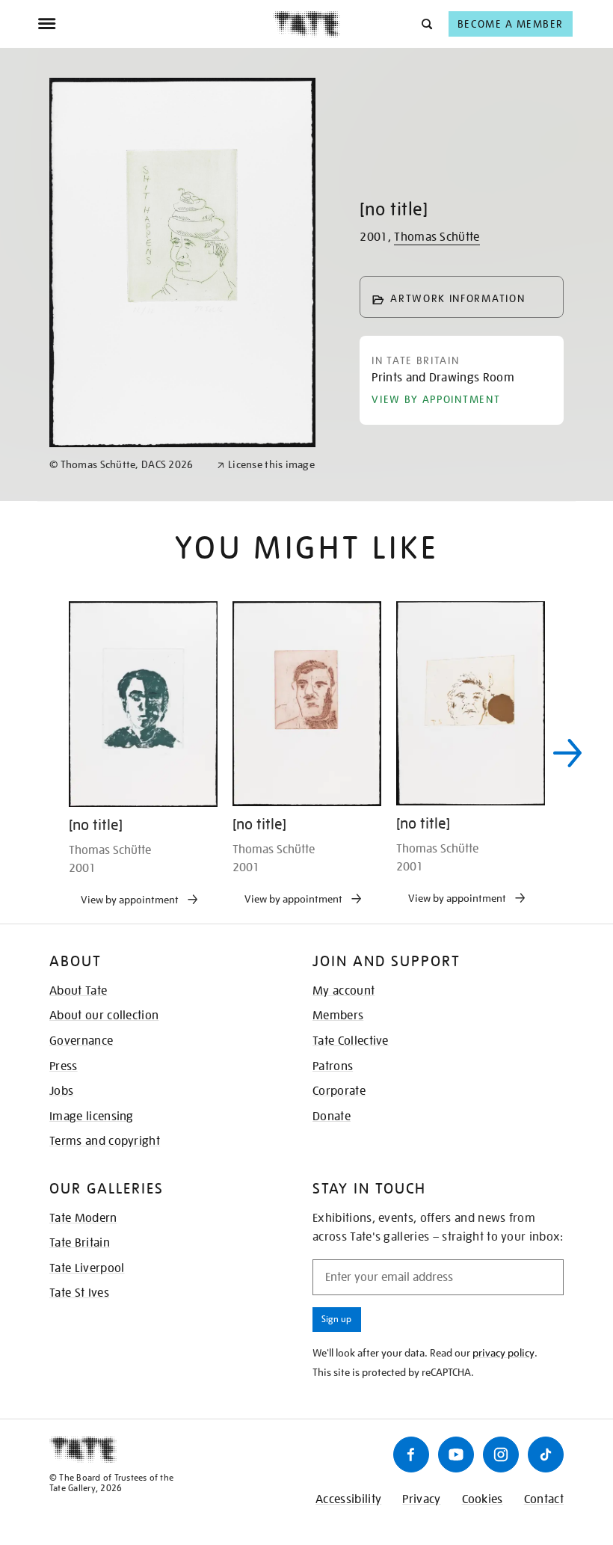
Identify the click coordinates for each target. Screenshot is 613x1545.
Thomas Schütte (436, 237)
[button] (426, 23)
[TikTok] (546, 1454)
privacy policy (503, 1353)
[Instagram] (501, 1454)
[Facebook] (411, 1454)
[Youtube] (456, 1454)
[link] (126, 464)
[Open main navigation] (155, 24)
